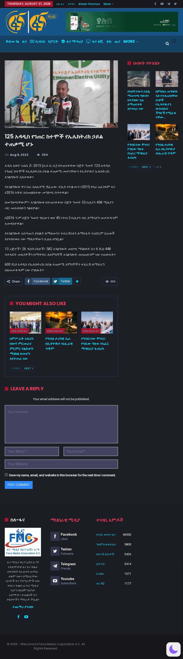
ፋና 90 (100, 583)
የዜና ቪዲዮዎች (105, 554)
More (108, 4)
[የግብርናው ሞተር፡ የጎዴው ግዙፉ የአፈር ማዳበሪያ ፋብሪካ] (97, 323)
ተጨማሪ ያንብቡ (23, 606)
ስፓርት (53, 41)
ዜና (24, 41)
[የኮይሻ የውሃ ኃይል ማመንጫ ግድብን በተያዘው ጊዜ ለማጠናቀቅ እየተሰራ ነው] (138, 79)
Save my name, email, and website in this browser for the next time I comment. (62, 475)
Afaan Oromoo (89, 4)
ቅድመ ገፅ (12, 41)
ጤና (117, 41)
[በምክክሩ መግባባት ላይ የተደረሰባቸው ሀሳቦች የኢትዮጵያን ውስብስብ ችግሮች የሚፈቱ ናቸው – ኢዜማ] (167, 79)
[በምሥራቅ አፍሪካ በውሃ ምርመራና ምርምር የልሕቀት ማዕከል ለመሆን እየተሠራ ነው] (25, 323)
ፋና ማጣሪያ (74, 41)
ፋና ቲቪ (97, 41)
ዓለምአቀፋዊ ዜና (106, 544)
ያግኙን (71, 4)
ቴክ (108, 41)
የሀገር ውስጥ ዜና (19, 331)
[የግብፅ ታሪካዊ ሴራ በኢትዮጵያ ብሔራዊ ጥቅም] (61, 323)
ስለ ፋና (60, 4)
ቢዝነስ (40, 41)
